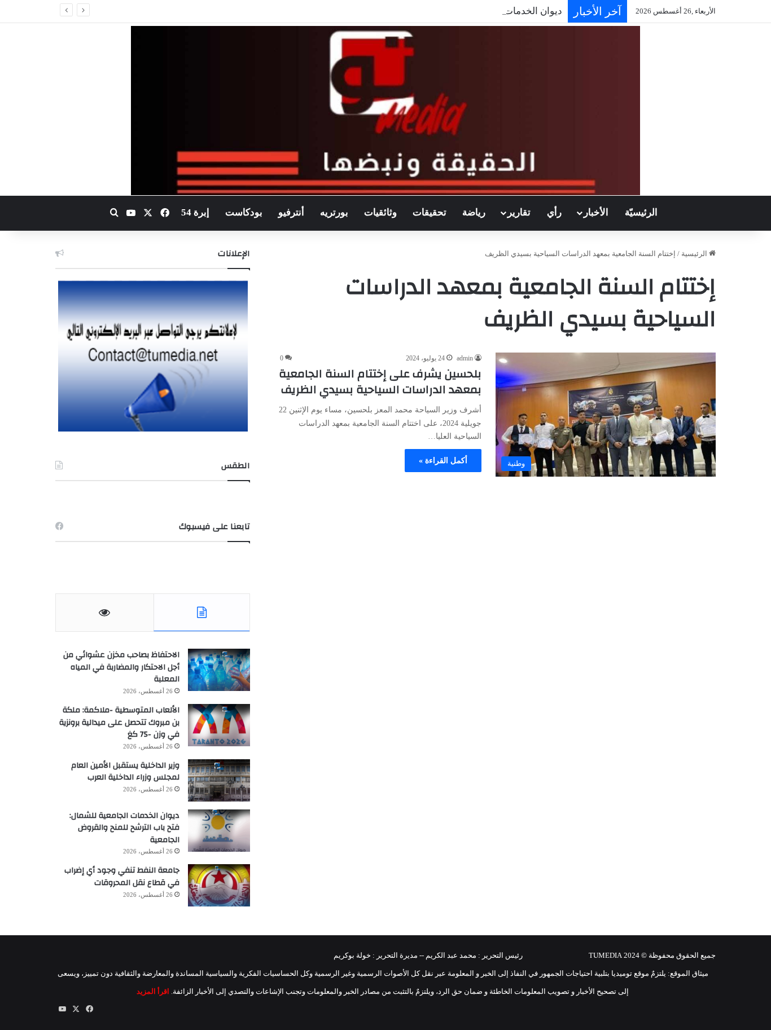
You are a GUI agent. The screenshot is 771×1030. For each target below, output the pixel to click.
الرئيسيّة (641, 212)
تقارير (519, 212)
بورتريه (334, 212)
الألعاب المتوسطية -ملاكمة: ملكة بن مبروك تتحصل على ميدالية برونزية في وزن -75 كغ (119, 722)
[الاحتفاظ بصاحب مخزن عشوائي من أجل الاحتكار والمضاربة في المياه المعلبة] (219, 670)
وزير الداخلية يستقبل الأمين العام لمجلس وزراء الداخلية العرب (125, 771)
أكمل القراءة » (443, 460)
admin (465, 358)
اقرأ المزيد (153, 991)
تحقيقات (429, 212)
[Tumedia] (385, 110)
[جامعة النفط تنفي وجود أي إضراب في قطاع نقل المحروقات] (219, 885)
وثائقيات (380, 212)
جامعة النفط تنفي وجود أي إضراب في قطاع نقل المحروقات (121, 876)
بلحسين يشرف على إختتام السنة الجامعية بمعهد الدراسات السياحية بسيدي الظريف (380, 381)
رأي (554, 212)
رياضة (473, 212)
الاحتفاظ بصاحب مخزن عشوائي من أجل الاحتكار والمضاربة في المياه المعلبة (121, 667)
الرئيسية (695, 253)
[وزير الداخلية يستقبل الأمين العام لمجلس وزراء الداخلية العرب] (219, 780)
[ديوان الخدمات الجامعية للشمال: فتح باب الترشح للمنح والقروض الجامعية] (219, 830)
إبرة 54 (195, 212)
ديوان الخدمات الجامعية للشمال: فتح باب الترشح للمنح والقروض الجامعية (124, 827)
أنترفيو (291, 212)
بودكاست (243, 212)
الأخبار (596, 212)
